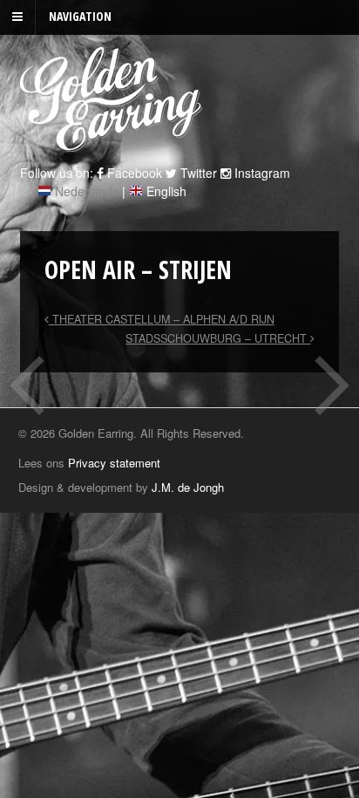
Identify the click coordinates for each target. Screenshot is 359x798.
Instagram (260, 172)
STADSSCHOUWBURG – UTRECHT (217, 338)
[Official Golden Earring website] (113, 142)
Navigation (80, 16)
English (166, 191)
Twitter (197, 172)
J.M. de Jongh (188, 487)
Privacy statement (114, 462)
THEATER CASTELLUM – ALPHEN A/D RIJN (161, 319)
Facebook (133, 172)
